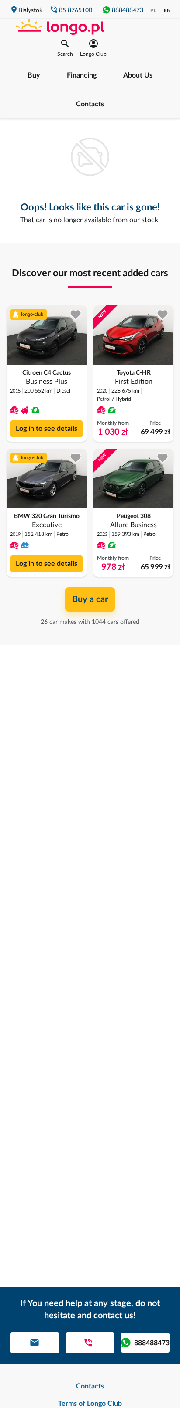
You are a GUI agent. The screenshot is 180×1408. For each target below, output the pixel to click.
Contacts (90, 104)
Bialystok (30, 10)
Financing (82, 75)
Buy (34, 75)
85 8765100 (75, 10)
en (167, 10)
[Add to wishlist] (76, 315)
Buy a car (90, 599)
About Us (137, 75)
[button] (65, 48)
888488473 (127, 10)
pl (153, 10)
